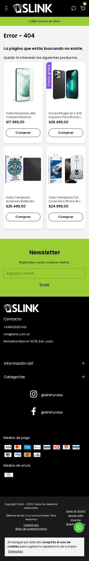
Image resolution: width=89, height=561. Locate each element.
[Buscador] (73, 8)
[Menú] (7, 8)
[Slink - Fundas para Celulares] (44, 308)
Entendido (15, 551)
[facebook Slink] (33, 411)
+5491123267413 (15, 327)
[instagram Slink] (33, 394)
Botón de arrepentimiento (31, 529)
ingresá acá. (31, 525)
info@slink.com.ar (17, 334)
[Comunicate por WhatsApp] (79, 527)
